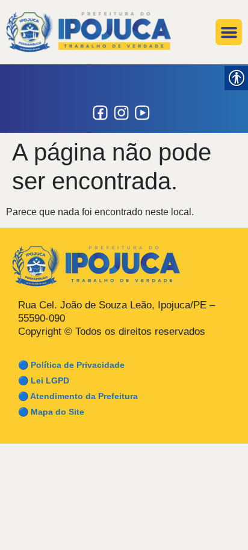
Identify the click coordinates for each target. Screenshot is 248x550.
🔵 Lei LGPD (43, 380)
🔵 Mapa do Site (51, 412)
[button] (228, 32)
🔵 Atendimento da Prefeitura (78, 396)
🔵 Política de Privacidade (71, 365)
